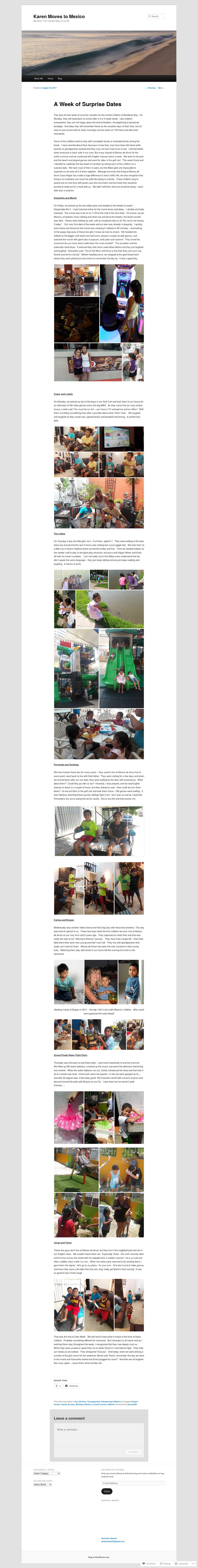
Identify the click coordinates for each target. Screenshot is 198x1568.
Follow (107, 1491)
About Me (38, 78)
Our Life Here (80, 1401)
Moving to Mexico (83, 1404)
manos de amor (68, 1404)
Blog (60, 78)
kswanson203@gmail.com (113, 1541)
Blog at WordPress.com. (99, 1557)
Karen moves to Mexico (104, 1404)
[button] (77, 280)
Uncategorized (93, 1401)
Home (50, 78)
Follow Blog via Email (113, 1470)
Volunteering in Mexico (111, 1401)
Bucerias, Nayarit (109, 1538)
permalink (132, 1404)
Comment (133, 1452)
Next (161, 87)
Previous (151, 87)
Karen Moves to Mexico (59, 16)
